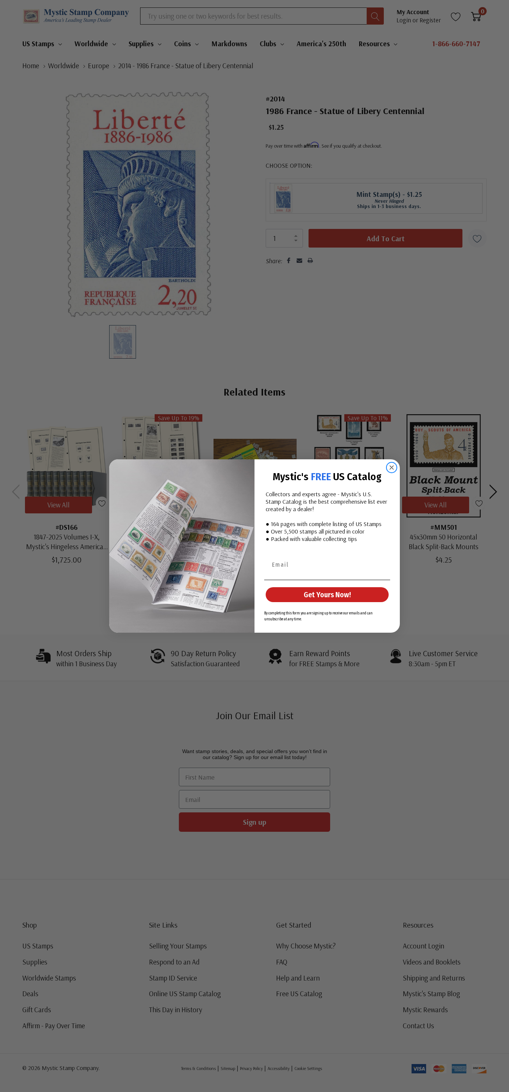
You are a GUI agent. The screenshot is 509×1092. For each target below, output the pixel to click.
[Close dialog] (391, 467)
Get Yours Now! (327, 594)
